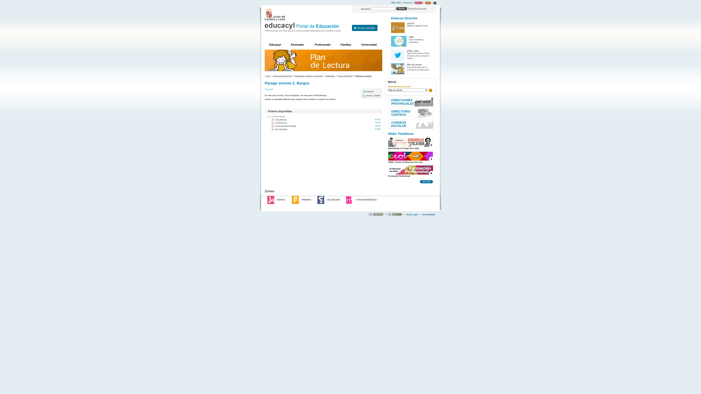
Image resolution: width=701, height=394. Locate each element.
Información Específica (282, 76)
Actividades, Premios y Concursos (308, 76)
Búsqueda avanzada (417, 8)
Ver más (426, 182)
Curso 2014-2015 (345, 76)
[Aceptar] (401, 9)
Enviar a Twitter (373, 95)
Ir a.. (430, 90)
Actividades (330, 76)
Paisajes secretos (363, 76)
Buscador (365, 9)
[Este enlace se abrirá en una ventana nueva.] (435, 3)
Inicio (268, 76)
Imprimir (370, 91)
